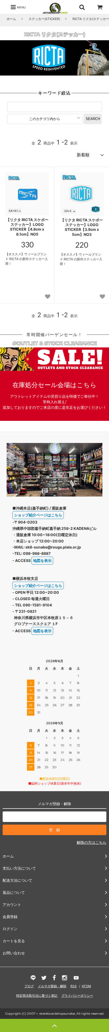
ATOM (86, 986)
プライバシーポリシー (77, 996)
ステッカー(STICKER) (44, 19)
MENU (21, 7)
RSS (73, 986)
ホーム (11, 19)
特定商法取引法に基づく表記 (36, 996)
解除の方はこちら (91, 842)
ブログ (29, 986)
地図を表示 (42, 560)
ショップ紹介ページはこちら (38, 515)
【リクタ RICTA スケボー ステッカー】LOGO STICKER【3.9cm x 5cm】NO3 (82, 227)
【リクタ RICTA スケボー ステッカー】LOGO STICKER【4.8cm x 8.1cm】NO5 (27, 226)
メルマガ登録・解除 (52, 986)
